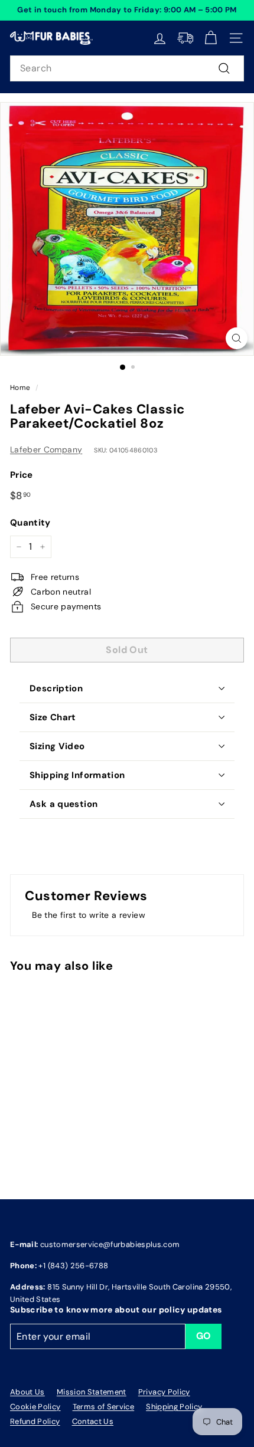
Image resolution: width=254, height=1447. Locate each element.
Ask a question (63, 804)
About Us (27, 1392)
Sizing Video (57, 746)
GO (203, 1336)
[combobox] (127, 68)
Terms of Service (104, 1407)
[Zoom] (237, 338)
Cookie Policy (35, 1407)
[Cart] (210, 38)
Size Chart (53, 717)
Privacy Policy (164, 1392)
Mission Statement (91, 1392)
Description (56, 688)
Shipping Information (77, 775)
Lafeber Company (46, 449)
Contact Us (93, 1421)
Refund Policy (35, 1421)
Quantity (30, 523)
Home (20, 387)
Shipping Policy (174, 1407)
